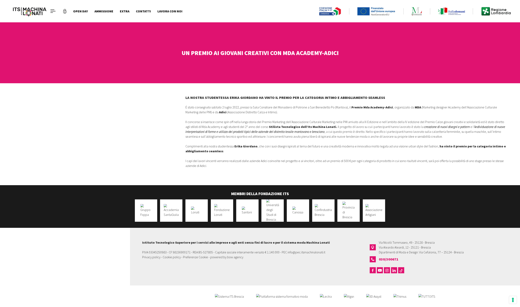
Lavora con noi (169, 11)
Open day (80, 11)
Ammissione (103, 11)
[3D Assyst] (373, 296)
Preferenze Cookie (195, 257)
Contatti (143, 11)
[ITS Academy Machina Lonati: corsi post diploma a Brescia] (29, 11)
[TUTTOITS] (426, 296)
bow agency (235, 257)
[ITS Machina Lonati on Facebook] (373, 270)
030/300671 (388, 259)
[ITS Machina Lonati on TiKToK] (401, 270)
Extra (124, 11)
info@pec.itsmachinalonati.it (306, 252)
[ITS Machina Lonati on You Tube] (380, 270)
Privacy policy (151, 257)
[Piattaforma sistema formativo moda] (282, 296)
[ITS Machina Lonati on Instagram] (387, 270)
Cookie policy (172, 257)
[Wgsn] (349, 296)
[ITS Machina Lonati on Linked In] (394, 270)
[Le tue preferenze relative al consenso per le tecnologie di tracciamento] (513, 300)
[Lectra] (326, 296)
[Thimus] (399, 296)
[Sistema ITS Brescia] (229, 296)
